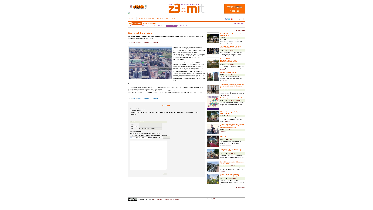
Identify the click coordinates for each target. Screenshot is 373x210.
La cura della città (140, 26)
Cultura (144, 23)
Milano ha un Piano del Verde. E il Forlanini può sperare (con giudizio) (230, 175)
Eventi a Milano (231, 74)
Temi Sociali (157, 26)
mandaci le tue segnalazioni (165, 18)
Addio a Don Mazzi (225, 137)
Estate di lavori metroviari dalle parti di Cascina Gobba (232, 162)
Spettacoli (229, 129)
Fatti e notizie (132, 26)
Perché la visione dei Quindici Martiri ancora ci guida (231, 34)
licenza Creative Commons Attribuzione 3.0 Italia (166, 199)
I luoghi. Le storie (149, 26)
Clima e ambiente (231, 178)
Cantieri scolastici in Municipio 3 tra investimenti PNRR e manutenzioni (230, 150)
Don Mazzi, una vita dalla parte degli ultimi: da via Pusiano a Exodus (231, 47)
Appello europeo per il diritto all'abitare (232, 98)
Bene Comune (152, 23)
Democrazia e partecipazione (234, 100)
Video (242, 23)
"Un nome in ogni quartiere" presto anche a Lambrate (230, 112)
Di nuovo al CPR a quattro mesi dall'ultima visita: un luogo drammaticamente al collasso (229, 60)
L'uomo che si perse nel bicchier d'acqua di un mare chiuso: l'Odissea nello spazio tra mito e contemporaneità (232, 126)
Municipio (179, 26)
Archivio (185, 26)
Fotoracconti (236, 23)
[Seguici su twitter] (229, 18)
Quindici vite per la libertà (228, 72)
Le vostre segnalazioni (171, 26)
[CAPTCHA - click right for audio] (140, 138)
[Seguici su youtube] (232, 18)
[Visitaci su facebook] (129, 13)
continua (230, 43)
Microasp (215, 199)
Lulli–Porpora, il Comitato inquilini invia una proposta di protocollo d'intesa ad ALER (232, 86)
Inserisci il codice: (158, 137)
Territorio (163, 26)
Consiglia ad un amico (143, 42)
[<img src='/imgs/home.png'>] (129, 23)
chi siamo (132, 18)
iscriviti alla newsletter (145, 18)
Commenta (155, 42)
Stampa (133, 42)
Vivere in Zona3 (136, 23)
